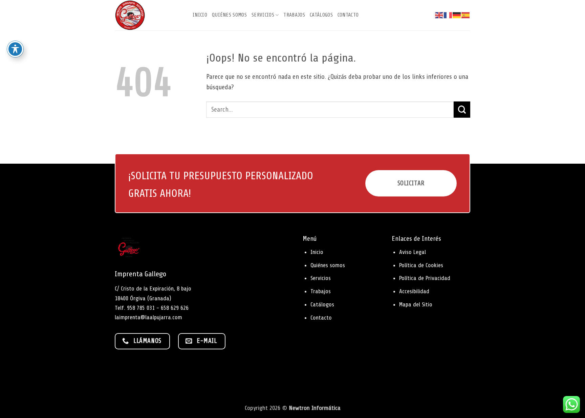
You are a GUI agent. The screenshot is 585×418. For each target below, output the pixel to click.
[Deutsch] (457, 15)
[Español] (465, 15)
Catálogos (321, 15)
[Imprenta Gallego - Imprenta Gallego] (148, 15)
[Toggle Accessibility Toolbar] (15, 49)
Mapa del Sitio (415, 304)
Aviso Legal (412, 252)
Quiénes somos (229, 15)
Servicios (263, 15)
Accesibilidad (414, 291)
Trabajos (294, 15)
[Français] (448, 15)
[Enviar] (462, 109)
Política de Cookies (421, 265)
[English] (439, 15)
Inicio (200, 15)
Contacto (348, 15)
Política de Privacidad (424, 278)
